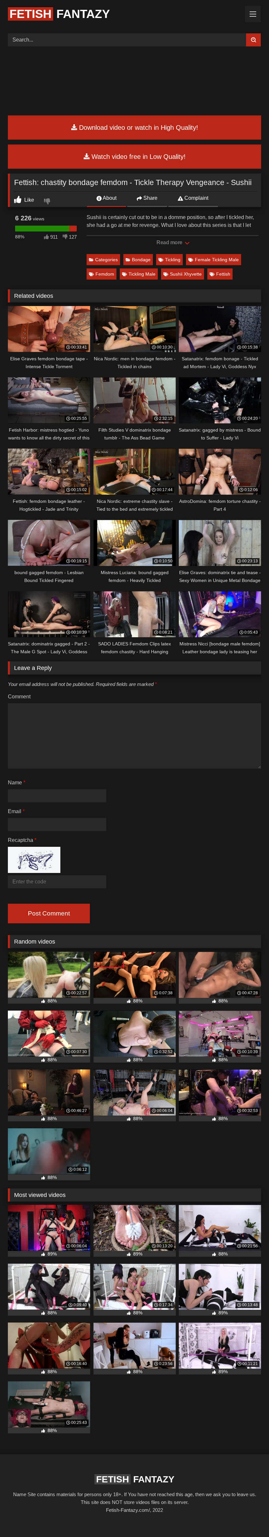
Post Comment (49, 913)
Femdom (104, 274)
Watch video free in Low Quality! (138, 156)
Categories (106, 259)
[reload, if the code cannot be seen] (34, 871)
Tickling (172, 259)
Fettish (223, 274)
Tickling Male (142, 274)
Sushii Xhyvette (186, 274)
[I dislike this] (48, 202)
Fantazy (60, 14)
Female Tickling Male (217, 259)
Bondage (141, 259)
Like (28, 200)
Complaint (195, 198)
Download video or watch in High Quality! (137, 127)
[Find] (253, 39)
